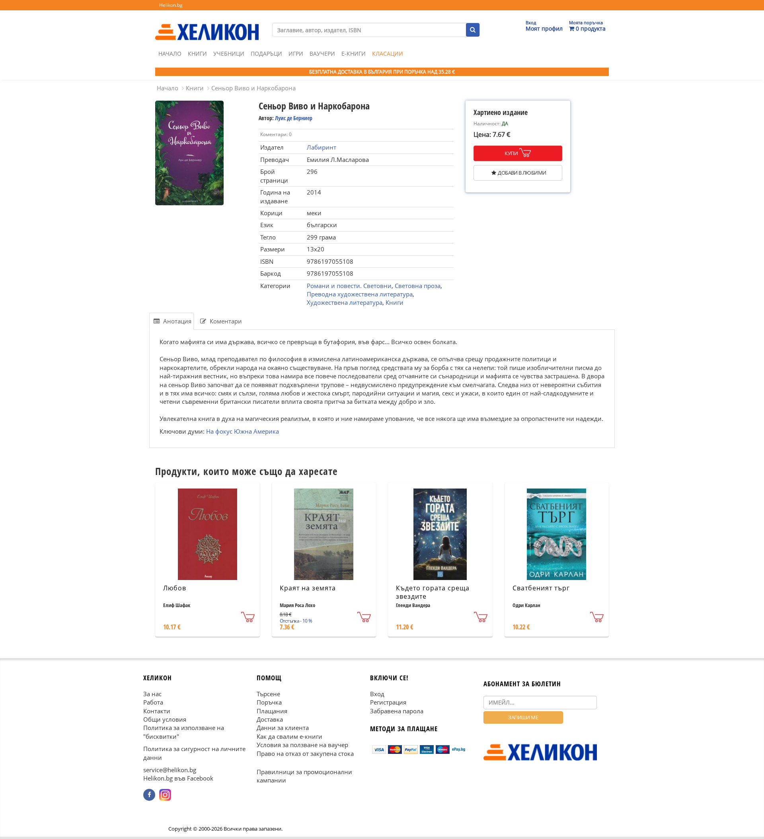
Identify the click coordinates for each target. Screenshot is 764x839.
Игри (295, 53)
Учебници (228, 53)
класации (387, 53)
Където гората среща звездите (433, 592)
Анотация (176, 321)
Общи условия (164, 719)
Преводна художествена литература (360, 294)
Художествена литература (344, 302)
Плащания (272, 711)
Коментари (225, 321)
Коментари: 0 (276, 134)
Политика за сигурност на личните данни (194, 753)
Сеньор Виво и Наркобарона (253, 88)
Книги (197, 53)
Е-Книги (353, 53)
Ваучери (322, 53)
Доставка (270, 719)
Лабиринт (321, 147)
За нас (152, 694)
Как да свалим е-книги (289, 736)
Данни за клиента (283, 728)
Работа (153, 702)
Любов (174, 588)
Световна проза (417, 286)
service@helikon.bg (169, 770)
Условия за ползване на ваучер (302, 745)
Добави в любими (522, 172)
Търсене (268, 694)
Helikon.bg (171, 5)
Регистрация (388, 702)
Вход (377, 694)
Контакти (156, 711)
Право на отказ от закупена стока (305, 753)
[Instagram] (165, 795)
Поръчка (269, 702)
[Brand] (207, 24)
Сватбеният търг (541, 588)
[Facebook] (149, 795)
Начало (169, 53)
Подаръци (266, 53)
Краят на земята (308, 588)
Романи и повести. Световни (349, 286)
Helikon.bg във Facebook (178, 779)
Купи (511, 153)
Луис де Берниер (293, 118)
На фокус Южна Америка (242, 431)
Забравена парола (396, 711)
